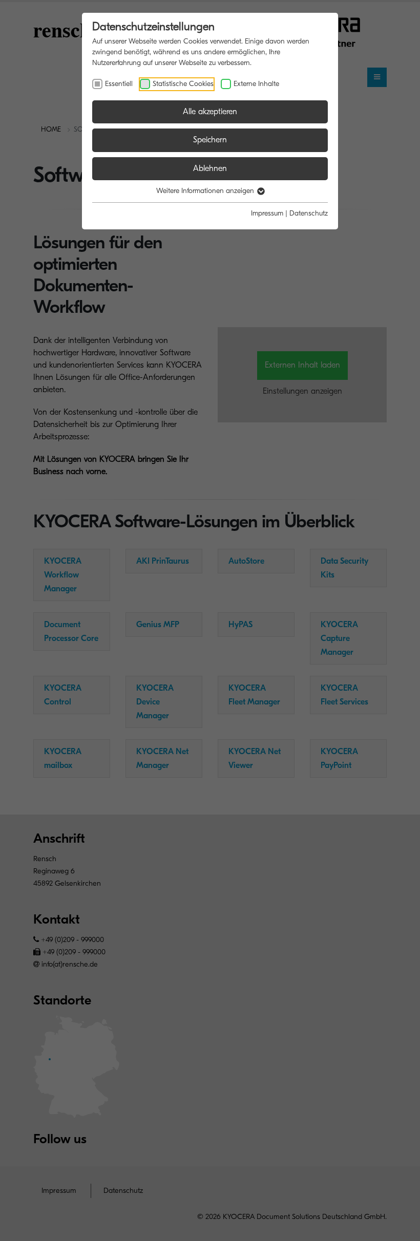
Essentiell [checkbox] (119, 83)
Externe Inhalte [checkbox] (256, 83)
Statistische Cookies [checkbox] (183, 83)
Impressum (267, 213)
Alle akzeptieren (210, 111)
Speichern (210, 139)
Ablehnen (210, 168)
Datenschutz (308, 213)
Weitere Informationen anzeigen (206, 190)
